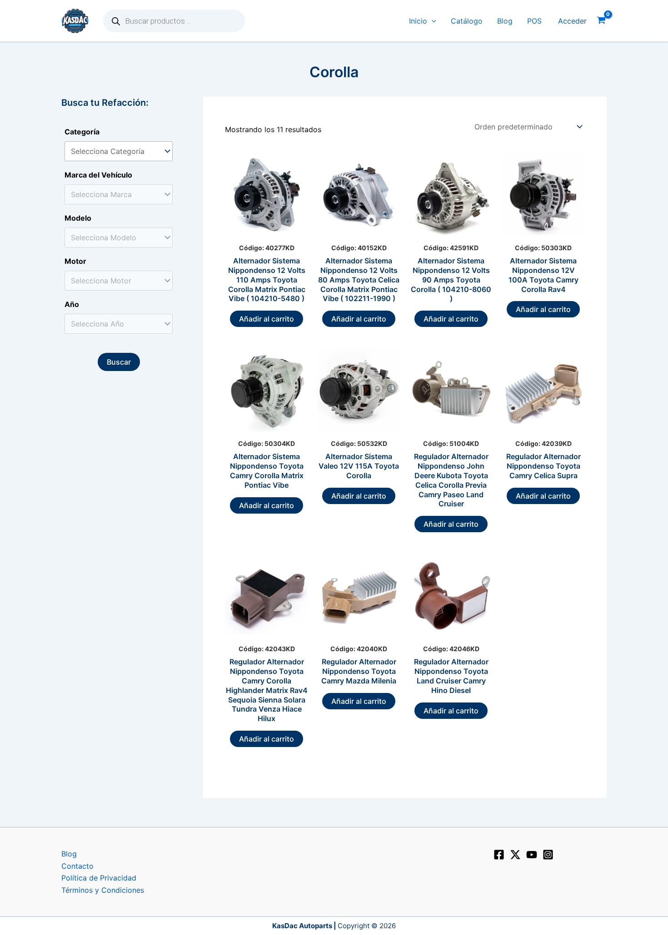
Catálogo (467, 20)
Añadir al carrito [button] (266, 318)
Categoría (82, 131)
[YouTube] (531, 854)
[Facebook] (499, 854)
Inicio (418, 20)
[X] (515, 854)
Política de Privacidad (98, 877)
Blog (505, 20)
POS (534, 20)
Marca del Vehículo (98, 174)
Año (72, 304)
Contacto (77, 866)
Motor (75, 261)
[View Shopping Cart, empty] (601, 21)
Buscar (119, 361)
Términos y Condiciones (102, 890)
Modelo (78, 218)
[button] (431, 21)
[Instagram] (548, 854)
